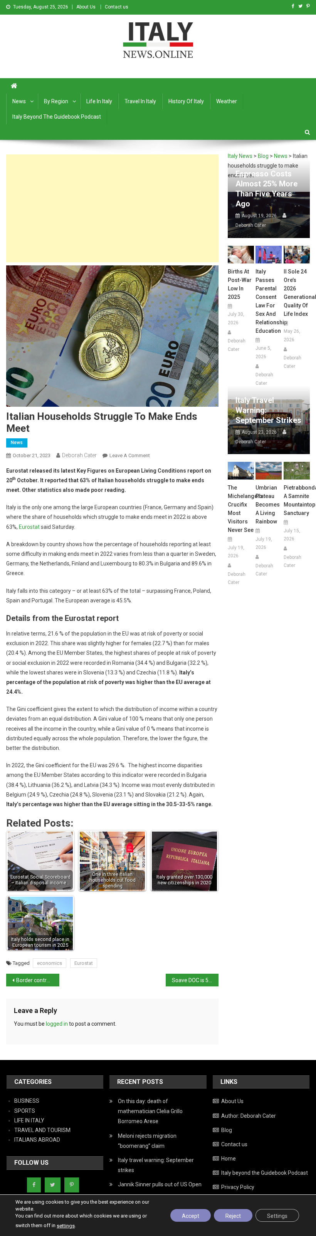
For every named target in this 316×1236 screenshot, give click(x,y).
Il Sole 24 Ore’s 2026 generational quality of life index (297, 292)
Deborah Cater (79, 455)
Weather (226, 101)
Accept (190, 1216)
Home (228, 1159)
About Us (86, 7)
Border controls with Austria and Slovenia (37, 980)
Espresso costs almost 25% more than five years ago (266, 188)
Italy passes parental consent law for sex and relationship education (268, 301)
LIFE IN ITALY (29, 1120)
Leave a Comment (129, 455)
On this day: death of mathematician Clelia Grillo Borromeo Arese (150, 1111)
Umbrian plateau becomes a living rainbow (267, 505)
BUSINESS (26, 1101)
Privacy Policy (237, 1187)
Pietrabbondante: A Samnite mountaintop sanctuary (297, 500)
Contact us (116, 7)
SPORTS (24, 1111)
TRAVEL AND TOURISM (42, 1130)
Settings (277, 1216)
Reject (233, 1216)
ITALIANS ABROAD (37, 1140)
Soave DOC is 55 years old (195, 980)
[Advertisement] (112, 208)
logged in (57, 1024)
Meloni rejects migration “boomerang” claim (147, 1141)
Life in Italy (99, 101)
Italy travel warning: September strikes (268, 410)
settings (66, 1226)
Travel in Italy (140, 101)
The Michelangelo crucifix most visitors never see (241, 509)
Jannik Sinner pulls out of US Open (160, 1184)
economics (49, 963)
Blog (226, 1130)
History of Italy (186, 101)
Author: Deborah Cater (248, 1116)
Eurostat (29, 527)
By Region (56, 101)
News (19, 101)
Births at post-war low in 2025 (240, 284)
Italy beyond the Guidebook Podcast (56, 117)
